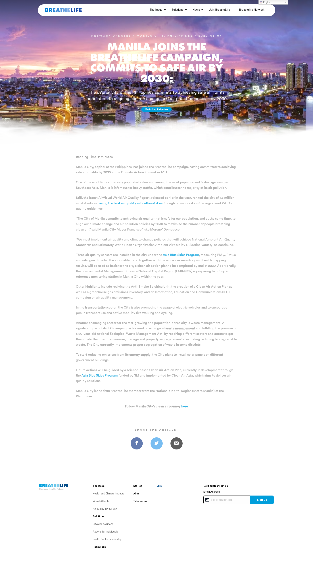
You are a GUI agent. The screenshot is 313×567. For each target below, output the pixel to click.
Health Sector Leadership (107, 539)
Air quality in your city (105, 508)
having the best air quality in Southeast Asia (130, 203)
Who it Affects (101, 501)
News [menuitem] (196, 9)
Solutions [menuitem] (177, 9)
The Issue (99, 485)
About (136, 493)
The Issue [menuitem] (156, 9)
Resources (99, 546)
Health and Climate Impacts (108, 493)
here (184, 406)
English (266, 2)
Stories (137, 485)
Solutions (98, 516)
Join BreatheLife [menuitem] (219, 9)
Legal (159, 486)
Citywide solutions (103, 524)
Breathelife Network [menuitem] (251, 9)
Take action (140, 501)
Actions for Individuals (105, 531)
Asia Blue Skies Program (181, 255)
